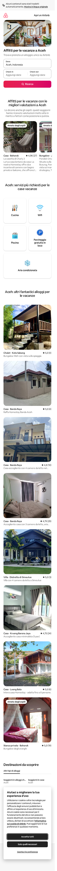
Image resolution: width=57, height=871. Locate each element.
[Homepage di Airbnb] (6, 15)
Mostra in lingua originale (36, 6)
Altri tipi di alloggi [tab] (12, 771)
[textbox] (15, 75)
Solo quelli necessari (27, 844)
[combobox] (27, 65)
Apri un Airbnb (42, 15)
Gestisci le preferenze (27, 852)
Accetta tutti (27, 836)
